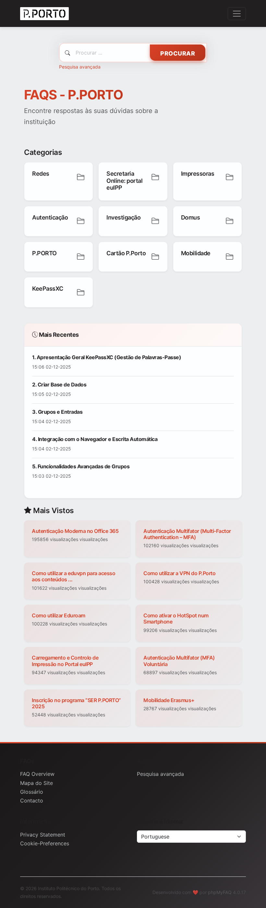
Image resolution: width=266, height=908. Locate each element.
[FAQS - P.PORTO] (44, 13)
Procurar (177, 53)
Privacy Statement (42, 834)
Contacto (31, 800)
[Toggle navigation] (237, 13)
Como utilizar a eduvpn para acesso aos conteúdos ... (73, 576)
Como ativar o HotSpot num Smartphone (176, 618)
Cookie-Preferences (44, 843)
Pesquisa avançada (80, 66)
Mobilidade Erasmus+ (169, 700)
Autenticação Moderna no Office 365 (75, 531)
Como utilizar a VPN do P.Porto (179, 573)
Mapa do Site (36, 783)
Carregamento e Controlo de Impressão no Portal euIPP (65, 660)
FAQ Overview (37, 774)
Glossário (31, 791)
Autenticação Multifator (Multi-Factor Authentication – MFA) (187, 534)
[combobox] (133, 52)
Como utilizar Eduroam (58, 615)
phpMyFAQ (220, 892)
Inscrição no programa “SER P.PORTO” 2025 (76, 703)
